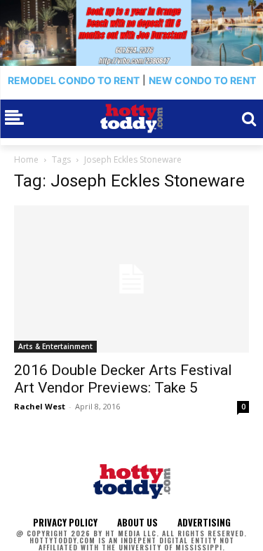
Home (26, 159)
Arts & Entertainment (55, 346)
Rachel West (39, 406)
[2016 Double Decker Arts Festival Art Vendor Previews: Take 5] (131, 279)
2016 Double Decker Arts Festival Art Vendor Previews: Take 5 (123, 379)
